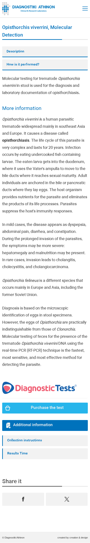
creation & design (78, 537)
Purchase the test (47, 408)
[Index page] (29, 8)
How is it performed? (23, 64)
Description (15, 51)
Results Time (17, 453)
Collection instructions (24, 440)
